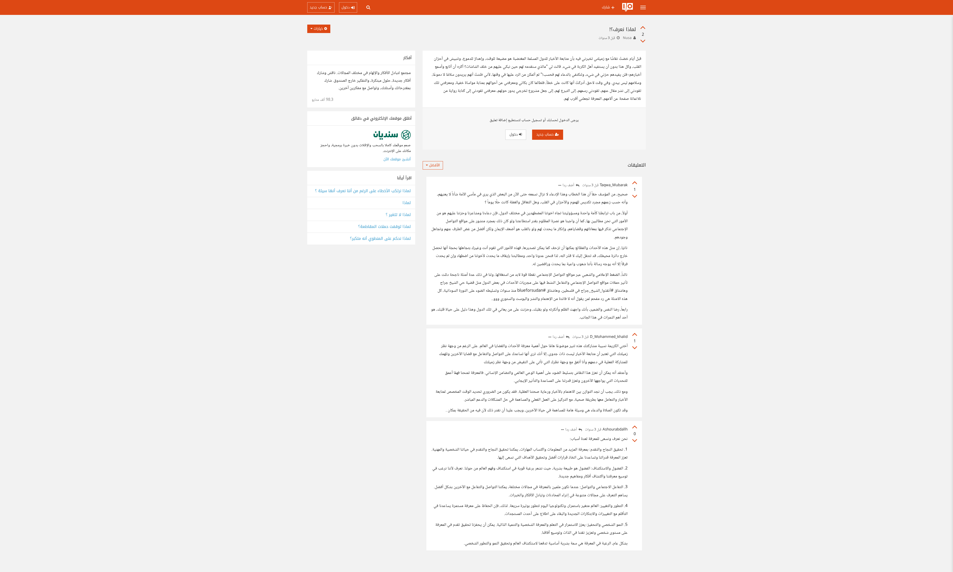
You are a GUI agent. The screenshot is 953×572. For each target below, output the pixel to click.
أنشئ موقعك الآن (397, 159)
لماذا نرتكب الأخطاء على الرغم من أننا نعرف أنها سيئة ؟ (363, 191)
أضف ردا (569, 185)
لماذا (407, 203)
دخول (514, 134)
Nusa (627, 38)
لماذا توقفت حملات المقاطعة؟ (384, 227)
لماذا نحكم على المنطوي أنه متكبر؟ (380, 239)
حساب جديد (545, 134)
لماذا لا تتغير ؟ (398, 215)
